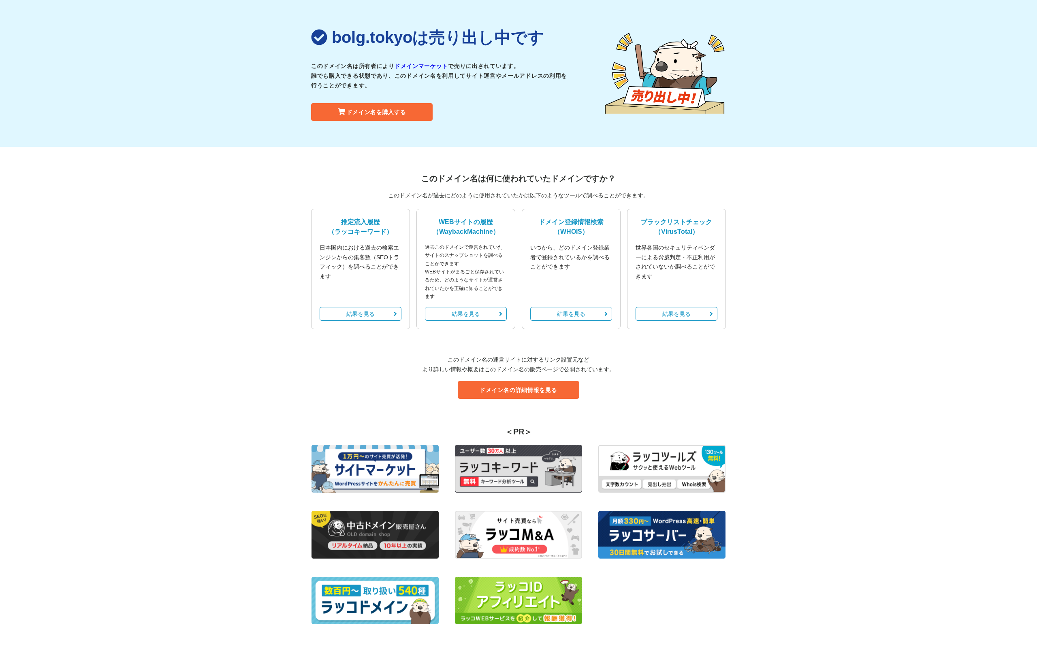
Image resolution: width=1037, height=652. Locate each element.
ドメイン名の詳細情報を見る (518, 390)
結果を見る (360, 314)
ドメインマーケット (421, 66)
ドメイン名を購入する (376, 112)
